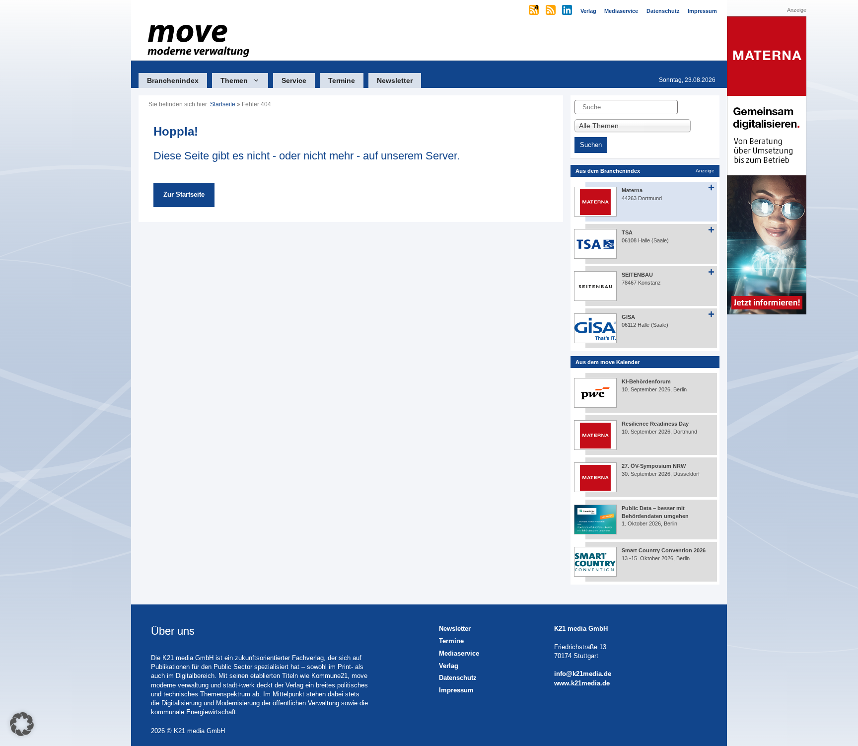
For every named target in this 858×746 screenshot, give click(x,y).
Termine (341, 80)
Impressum (456, 690)
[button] (22, 724)
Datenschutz (458, 677)
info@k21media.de (582, 673)
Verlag (448, 666)
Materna (632, 190)
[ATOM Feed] (534, 11)
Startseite (222, 104)
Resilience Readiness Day (655, 424)
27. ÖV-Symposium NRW (654, 466)
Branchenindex (173, 80)
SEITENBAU (637, 275)
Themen (234, 80)
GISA (628, 317)
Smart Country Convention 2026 (664, 550)
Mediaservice (459, 653)
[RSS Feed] (551, 11)
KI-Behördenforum (646, 381)
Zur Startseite (184, 194)
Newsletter (395, 80)
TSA (627, 232)
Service (294, 80)
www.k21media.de (582, 683)
